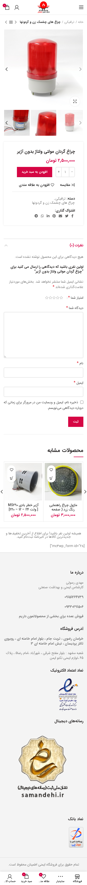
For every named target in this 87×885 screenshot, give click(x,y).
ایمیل (78, 382)
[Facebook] (72, 216)
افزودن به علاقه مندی (34, 185)
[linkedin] (48, 216)
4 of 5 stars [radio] (50, 297)
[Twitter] (67, 216)
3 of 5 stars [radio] (54, 297)
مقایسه (65, 185)
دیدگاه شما (74, 308)
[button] (51, 478)
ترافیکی (69, 22)
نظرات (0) (76, 245)
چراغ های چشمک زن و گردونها (40, 22)
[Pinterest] (54, 216)
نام (80, 363)
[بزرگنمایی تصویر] (75, 101)
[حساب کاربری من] (17, 7)
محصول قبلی (15, 22)
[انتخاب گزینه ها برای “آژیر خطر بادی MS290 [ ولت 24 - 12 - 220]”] (11, 478)
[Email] (60, 216)
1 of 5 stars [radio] (61, 297)
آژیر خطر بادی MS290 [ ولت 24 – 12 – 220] (23, 507)
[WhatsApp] (42, 216)
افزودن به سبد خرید (34, 171)
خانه (80, 22)
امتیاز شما (75, 297)
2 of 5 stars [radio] (57, 297)
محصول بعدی (6, 22)
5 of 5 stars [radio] (47, 297)
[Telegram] (36, 216)
